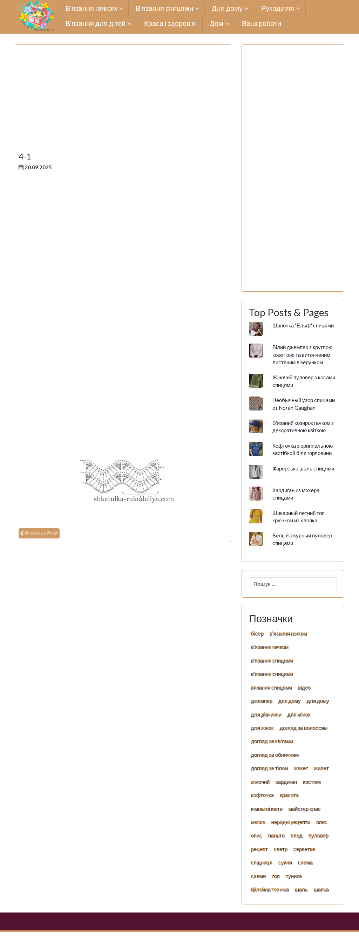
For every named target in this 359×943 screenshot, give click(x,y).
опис (321, 822)
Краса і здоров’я (170, 23)
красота (288, 795)
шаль (300, 889)
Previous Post (41, 533)
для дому (289, 700)
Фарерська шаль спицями (303, 468)
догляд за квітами (272, 741)
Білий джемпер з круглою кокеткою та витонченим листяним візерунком (302, 354)
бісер (257, 633)
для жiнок (298, 714)
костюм (311, 781)
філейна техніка (270, 889)
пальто (276, 835)
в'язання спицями (272, 660)
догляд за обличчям (274, 754)
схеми (258, 876)
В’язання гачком (91, 8)
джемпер (261, 700)
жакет (301, 768)
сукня (285, 862)
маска (258, 822)
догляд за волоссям (303, 727)
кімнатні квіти (266, 808)
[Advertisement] (123, 103)
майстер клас (304, 808)
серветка (304, 849)
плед (296, 835)
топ (275, 876)
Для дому (227, 8)
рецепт (259, 849)
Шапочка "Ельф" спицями (303, 325)
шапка (320, 889)
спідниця (261, 862)
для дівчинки (266, 714)
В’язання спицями (164, 8)
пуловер (318, 835)
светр (280, 849)
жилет (321, 768)
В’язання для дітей (96, 23)
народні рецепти (290, 822)
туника (293, 876)
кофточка (262, 795)
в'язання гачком (288, 633)
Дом (216, 23)
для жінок (262, 727)
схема (305, 862)
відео (304, 687)
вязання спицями (271, 687)
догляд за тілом (269, 768)
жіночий (260, 781)
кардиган (286, 781)
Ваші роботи (261, 23)
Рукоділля (277, 8)
